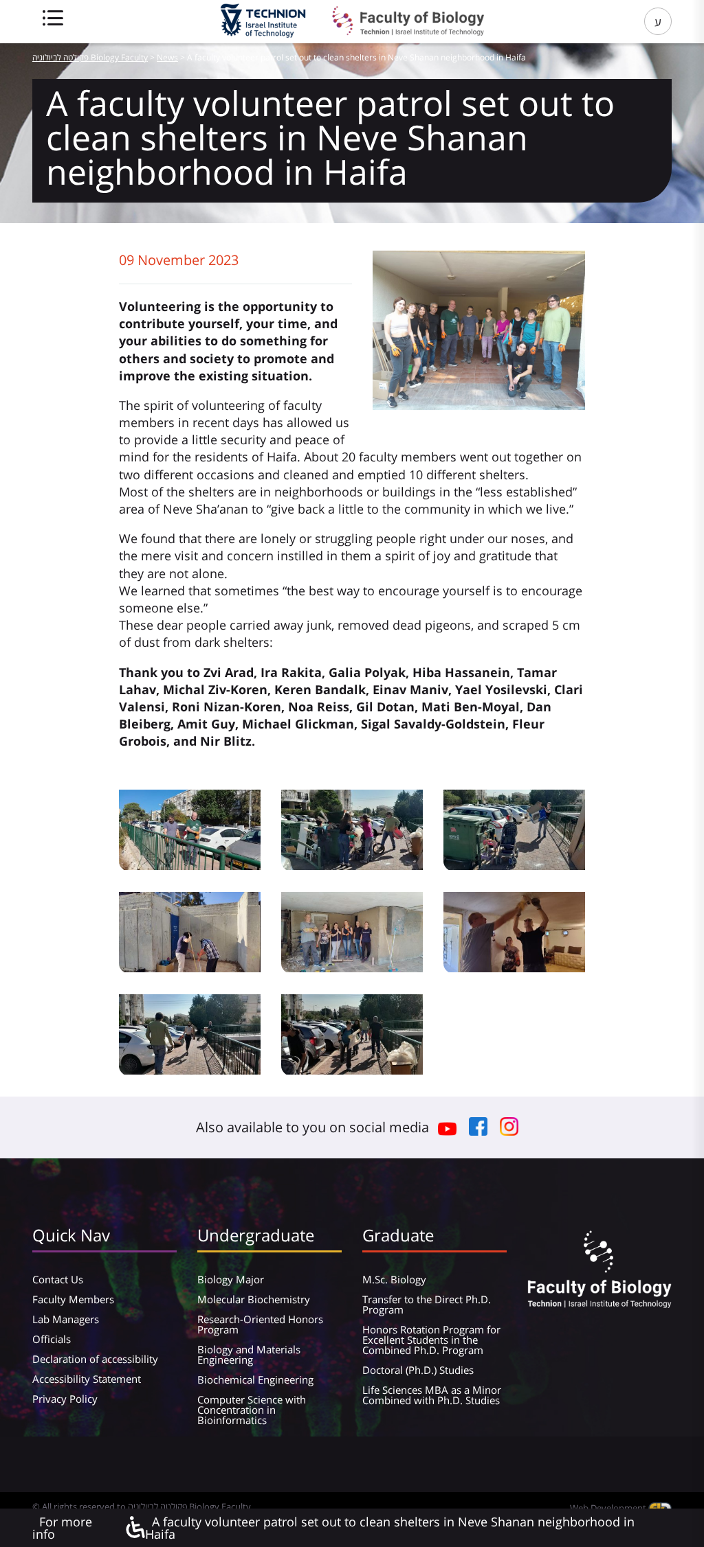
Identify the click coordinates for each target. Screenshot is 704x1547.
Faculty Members (73, 1299)
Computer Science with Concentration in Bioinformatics (251, 1410)
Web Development (609, 1508)
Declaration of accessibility (95, 1359)
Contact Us (57, 1279)
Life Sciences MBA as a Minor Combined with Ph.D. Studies (431, 1395)
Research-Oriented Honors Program (260, 1324)
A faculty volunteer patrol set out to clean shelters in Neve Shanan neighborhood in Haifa (390, 1527)
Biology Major (230, 1279)
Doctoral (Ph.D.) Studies (418, 1370)
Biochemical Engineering (255, 1379)
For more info (62, 1527)
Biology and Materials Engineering (248, 1354)
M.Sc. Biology (394, 1279)
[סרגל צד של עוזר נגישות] (134, 1528)
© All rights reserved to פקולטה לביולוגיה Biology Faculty (141, 1506)
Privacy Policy (65, 1399)
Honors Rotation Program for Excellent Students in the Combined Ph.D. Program (431, 1339)
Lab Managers (65, 1319)
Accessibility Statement (86, 1379)
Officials (51, 1339)
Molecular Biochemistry (253, 1299)
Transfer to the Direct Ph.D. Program (426, 1304)
